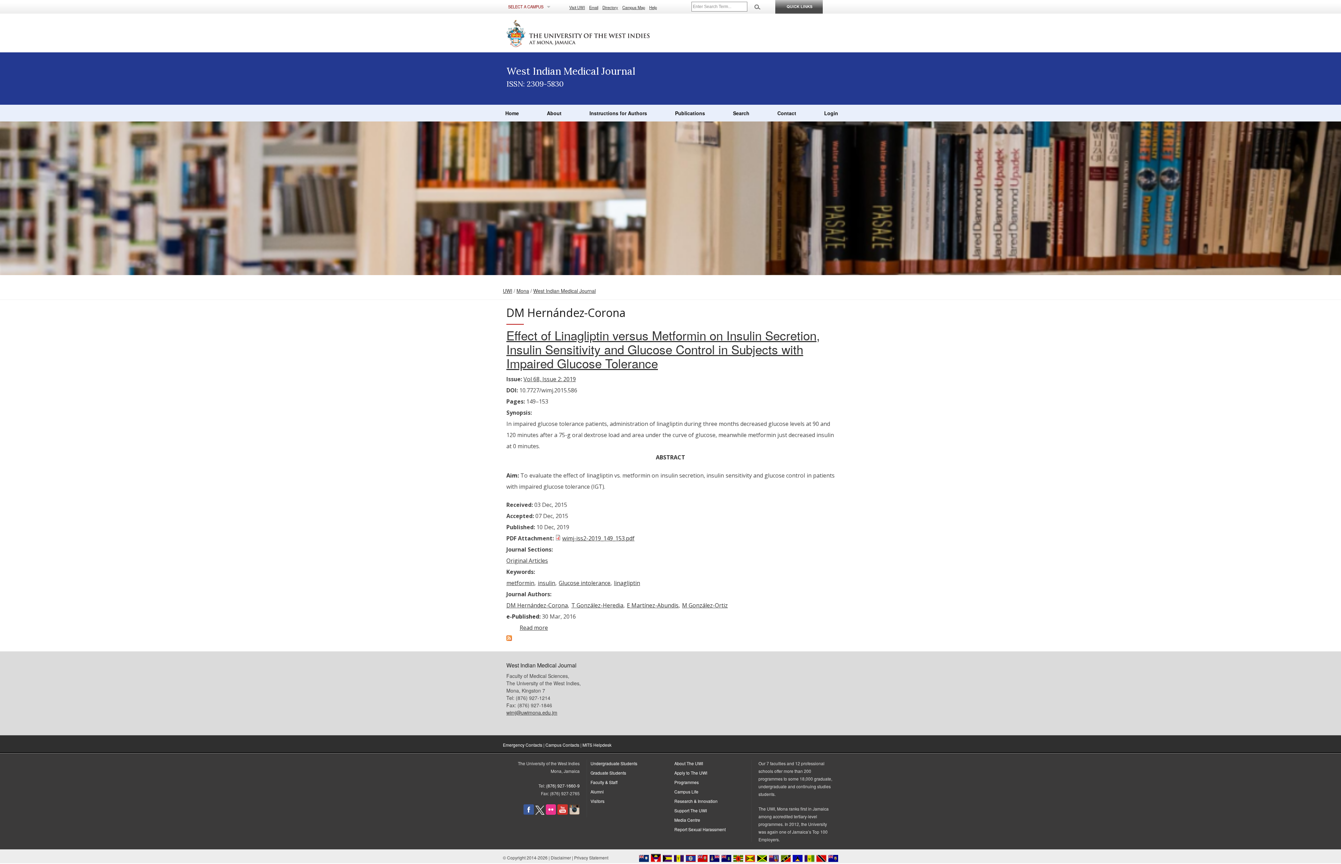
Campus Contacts (562, 745)
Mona (522, 290)
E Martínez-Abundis (653, 605)
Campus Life (686, 792)
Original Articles (527, 560)
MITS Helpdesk (596, 745)
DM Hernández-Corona (537, 605)
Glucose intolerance (584, 583)
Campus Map (633, 7)
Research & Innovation (696, 801)
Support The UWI (690, 810)
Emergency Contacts (522, 745)
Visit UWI (577, 7)
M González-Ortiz (705, 605)
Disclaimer (561, 858)
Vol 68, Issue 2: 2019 (549, 379)
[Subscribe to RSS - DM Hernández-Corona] (509, 639)
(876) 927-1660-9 (563, 786)
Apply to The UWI (690, 773)
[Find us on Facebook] (528, 813)
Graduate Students (608, 773)
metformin (520, 583)
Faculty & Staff (604, 782)
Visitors (597, 801)
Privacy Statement (591, 858)
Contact (786, 113)
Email (593, 7)
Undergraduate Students (614, 763)
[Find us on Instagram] (574, 813)
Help (653, 7)
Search (741, 113)
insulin (546, 583)
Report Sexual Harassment (700, 829)
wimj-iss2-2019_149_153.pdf (598, 538)
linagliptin (627, 583)
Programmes (686, 782)
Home (512, 113)
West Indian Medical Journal (564, 290)
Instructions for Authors (618, 113)
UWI (507, 290)
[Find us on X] (539, 813)
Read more (534, 628)
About (554, 113)
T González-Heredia (597, 605)
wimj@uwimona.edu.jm (531, 712)
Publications (690, 113)
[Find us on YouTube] (562, 813)
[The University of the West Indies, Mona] (597, 32)
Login (831, 113)
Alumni (597, 792)
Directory (610, 7)
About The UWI (688, 763)
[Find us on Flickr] (551, 813)
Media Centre (687, 820)
